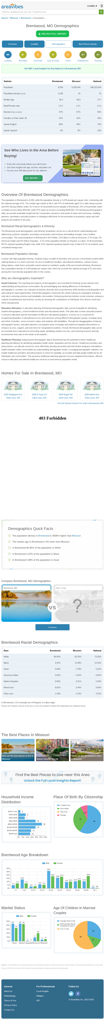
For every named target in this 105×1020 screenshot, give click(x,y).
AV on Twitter (71, 993)
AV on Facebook (77, 993)
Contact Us (9, 1010)
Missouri (14, 18)
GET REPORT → (33, 178)
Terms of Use (10, 1000)
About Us (8, 991)
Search (4, 18)
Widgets (40, 996)
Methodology (10, 996)
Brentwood (26, 18)
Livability (91, 6)
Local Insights (42, 991)
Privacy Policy (10, 1005)
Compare (53, 627)
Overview (12, 44)
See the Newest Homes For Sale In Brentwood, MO (80, 403)
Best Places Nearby (88, 44)
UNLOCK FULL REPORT (54, 34)
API (38, 1000)
